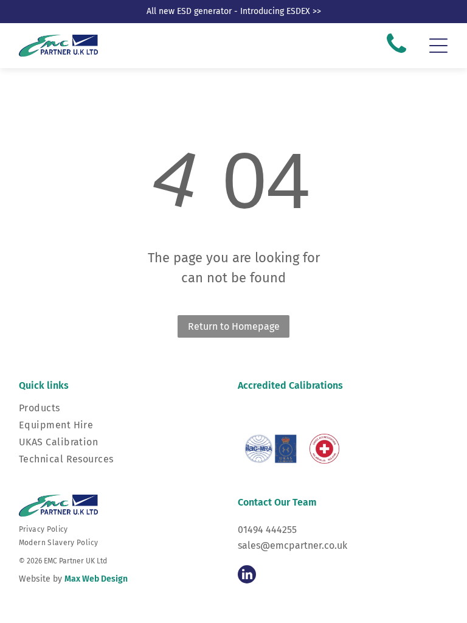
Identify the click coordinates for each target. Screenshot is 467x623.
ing (278, 11)
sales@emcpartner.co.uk (292, 545)
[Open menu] (438, 46)
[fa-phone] (396, 54)
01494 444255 (267, 529)
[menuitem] (124, 529)
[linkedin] (247, 575)
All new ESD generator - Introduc (209, 11)
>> (317, 11)
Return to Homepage (234, 326)
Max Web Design (96, 579)
